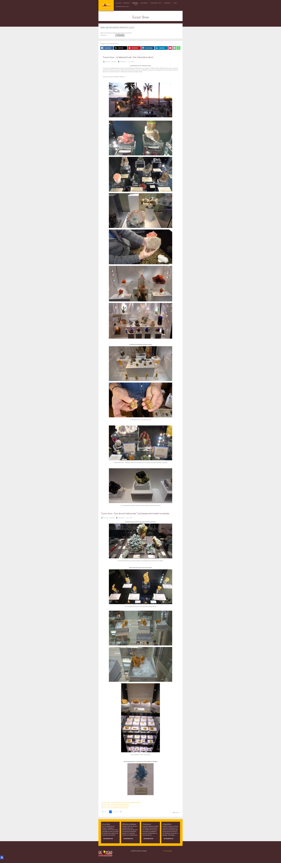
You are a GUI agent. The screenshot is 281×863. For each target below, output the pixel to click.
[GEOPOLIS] (106, 5)
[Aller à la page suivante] (118, 811)
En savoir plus (108, 838)
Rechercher (120, 35)
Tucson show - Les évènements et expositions (115, 807)
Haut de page (168, 851)
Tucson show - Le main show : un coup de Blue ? (116, 804)
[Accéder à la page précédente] (105, 811)
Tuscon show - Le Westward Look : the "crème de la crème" (128, 57)
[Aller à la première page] (102, 811)
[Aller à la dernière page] (120, 811)
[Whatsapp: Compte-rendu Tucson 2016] (178, 48)
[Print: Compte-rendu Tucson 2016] (174, 48)
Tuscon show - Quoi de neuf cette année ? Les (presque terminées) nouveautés (135, 513)
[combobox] (107, 35)
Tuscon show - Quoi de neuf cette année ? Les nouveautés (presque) (121, 802)
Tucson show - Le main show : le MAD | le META (116, 806)
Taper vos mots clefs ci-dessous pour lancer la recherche (116, 33)
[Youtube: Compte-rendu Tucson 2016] (170, 48)
